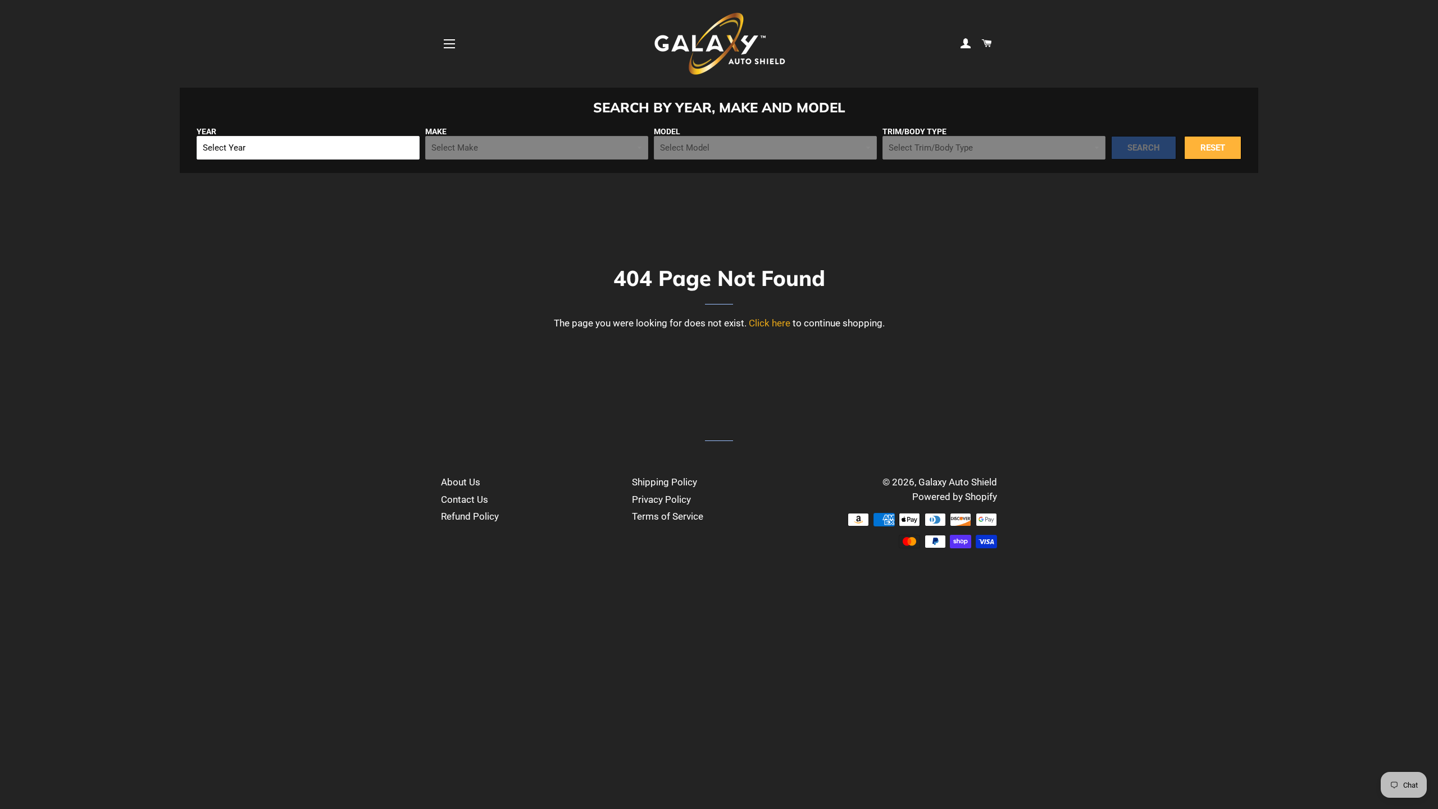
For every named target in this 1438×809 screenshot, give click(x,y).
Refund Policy (470, 516)
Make (436, 131)
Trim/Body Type (914, 131)
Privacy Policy (661, 499)
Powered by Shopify (954, 496)
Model (667, 131)
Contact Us (464, 499)
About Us (460, 482)
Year (206, 131)
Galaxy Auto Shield (957, 482)
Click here (769, 323)
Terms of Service (667, 516)
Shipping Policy (664, 482)
